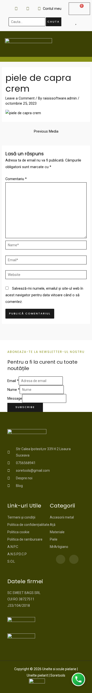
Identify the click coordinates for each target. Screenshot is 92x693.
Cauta (53, 22)
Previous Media (46, 131)
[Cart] (79, 8)
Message (14, 398)
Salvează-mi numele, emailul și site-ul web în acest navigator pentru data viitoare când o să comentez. (44, 295)
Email (13, 381)
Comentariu (16, 179)
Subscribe (25, 407)
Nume (13, 389)
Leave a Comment (20, 98)
